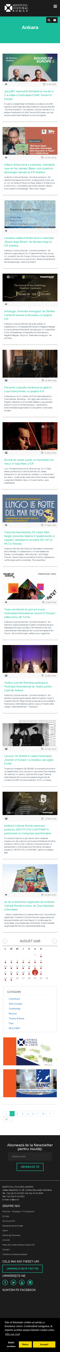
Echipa (5, 1216)
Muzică (13, 1013)
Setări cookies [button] (11, 1344)
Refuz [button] (25, 1344)
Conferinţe (14, 1008)
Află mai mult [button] (12, 1334)
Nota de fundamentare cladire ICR (18, 1245)
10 (43, 1113)
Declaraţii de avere (11, 1235)
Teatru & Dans (16, 1018)
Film (11, 1023)
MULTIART (14, 1028)
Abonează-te (30, 1166)
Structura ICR (8, 1221)
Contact (6, 1249)
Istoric (5, 1230)
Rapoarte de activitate (12, 1226)
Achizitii (6, 1240)
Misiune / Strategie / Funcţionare (18, 1211)
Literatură (14, 999)
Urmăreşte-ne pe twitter (22, 1268)
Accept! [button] (44, 1344)
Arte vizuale (15, 1003)
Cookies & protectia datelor (15, 1254)
